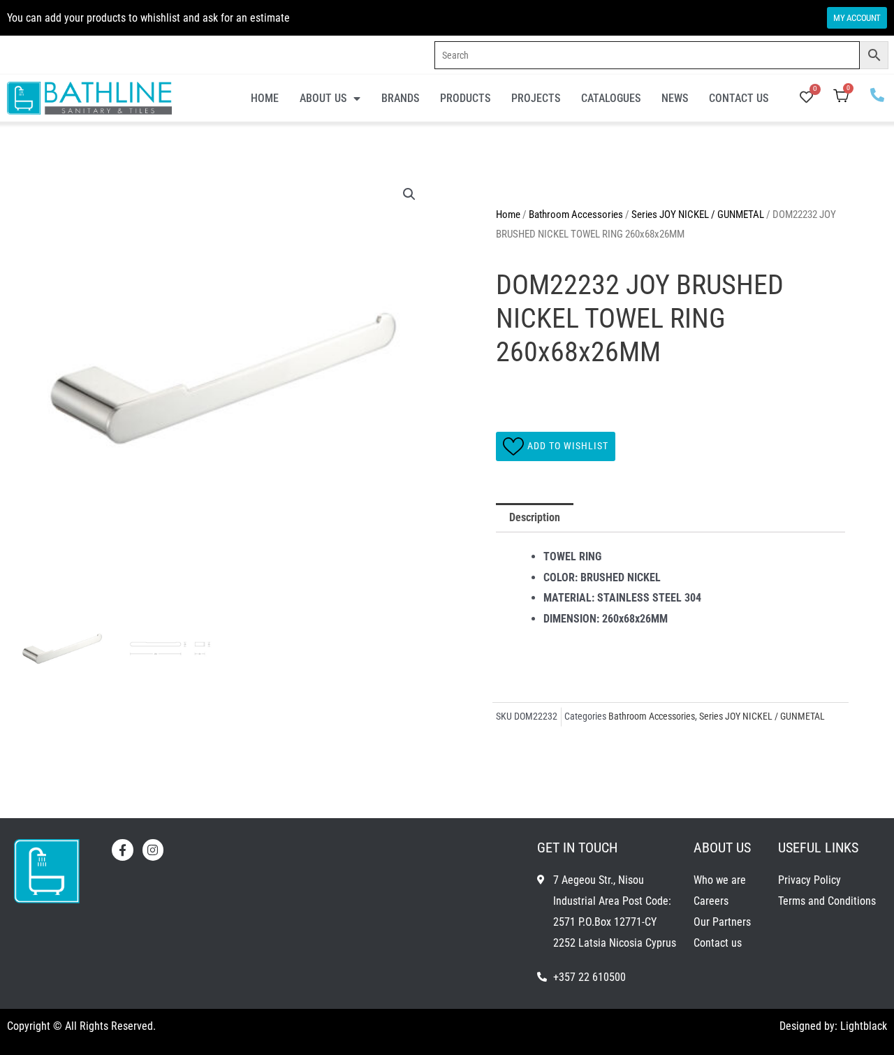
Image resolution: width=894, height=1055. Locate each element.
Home (265, 98)
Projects (535, 98)
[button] (409, 194)
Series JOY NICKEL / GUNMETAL (697, 214)
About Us (323, 98)
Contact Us (738, 98)
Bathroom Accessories (576, 214)
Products (465, 98)
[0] (806, 98)
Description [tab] (534, 517)
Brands (400, 98)
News (674, 98)
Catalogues (610, 98)
